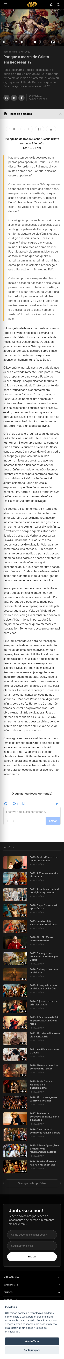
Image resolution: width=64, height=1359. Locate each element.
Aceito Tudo (32, 1341)
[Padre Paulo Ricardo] (32, 4)
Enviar (32, 1257)
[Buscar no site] (58, 5)
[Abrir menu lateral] (5, 5)
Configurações (32, 1350)
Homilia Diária (10, 52)
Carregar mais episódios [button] (32, 1183)
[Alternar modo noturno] (51, 5)
